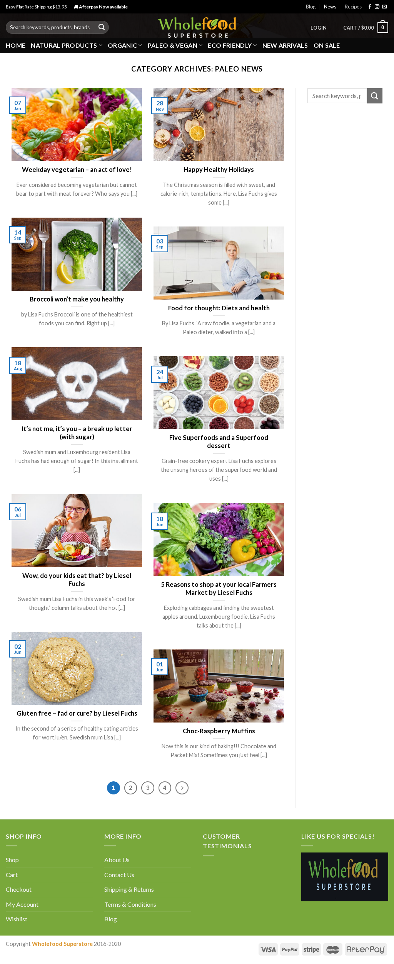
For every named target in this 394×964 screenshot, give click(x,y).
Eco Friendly (230, 45)
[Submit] (101, 27)
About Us (117, 859)
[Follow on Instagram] (377, 7)
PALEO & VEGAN (172, 45)
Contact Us (119, 874)
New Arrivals (285, 45)
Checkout (19, 889)
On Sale (327, 45)
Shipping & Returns (129, 889)
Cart (12, 874)
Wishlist (16, 918)
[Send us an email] (384, 7)
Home (15, 45)
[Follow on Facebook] (369, 7)
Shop (12, 859)
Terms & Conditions (130, 904)
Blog (311, 6)
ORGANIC (122, 45)
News (330, 6)
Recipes (353, 6)
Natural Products (64, 45)
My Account (22, 904)
